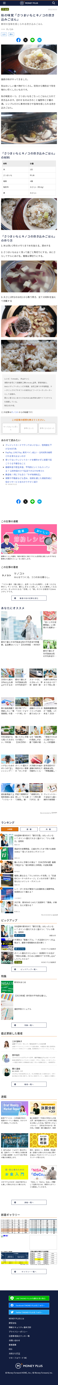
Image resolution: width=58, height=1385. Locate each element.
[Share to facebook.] (18, 40)
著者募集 (12, 1344)
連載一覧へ (29, 1202)
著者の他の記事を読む (29, 598)
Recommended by (45, 813)
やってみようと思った (11, 428)
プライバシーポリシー (18, 1331)
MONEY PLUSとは (16, 1318)
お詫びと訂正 (14, 1353)
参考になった (29, 428)
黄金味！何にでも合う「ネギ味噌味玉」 (23, 474)
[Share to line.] (32, 40)
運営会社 (12, 1323)
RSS (10, 1349)
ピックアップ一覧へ (29, 969)
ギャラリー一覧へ (29, 1271)
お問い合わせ (14, 1340)
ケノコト (15, 412)
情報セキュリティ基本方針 (20, 1327)
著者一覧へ (29, 1084)
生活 (4, 34)
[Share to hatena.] (39, 40)
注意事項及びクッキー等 (19, 1336)
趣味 (11, 34)
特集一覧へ (29, 1025)
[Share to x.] (25, 40)
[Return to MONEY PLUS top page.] (29, 3)
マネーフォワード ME (18, 1357)
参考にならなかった (47, 428)
